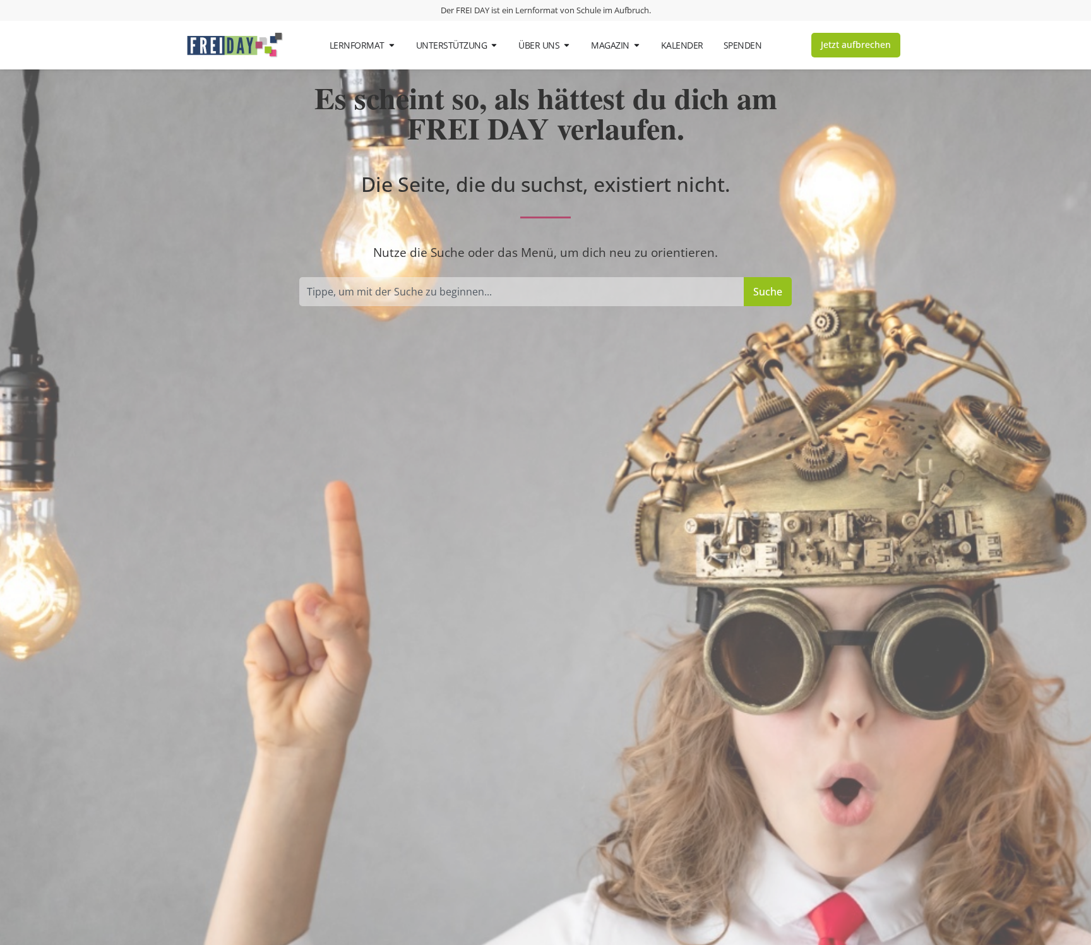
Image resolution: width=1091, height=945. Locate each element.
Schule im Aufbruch (612, 10)
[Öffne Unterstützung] (494, 45)
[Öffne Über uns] (567, 45)
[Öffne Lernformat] (392, 45)
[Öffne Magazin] (637, 45)
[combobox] (521, 291)
